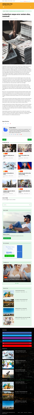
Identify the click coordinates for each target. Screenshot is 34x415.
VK (26, 1)
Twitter (22, 1)
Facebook (20, 1)
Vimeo (29, 1)
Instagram (23, 1)
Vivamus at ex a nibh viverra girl (20, 360)
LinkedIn (28, 1)
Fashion (6, 277)
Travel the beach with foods (20, 290)
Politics (17, 18)
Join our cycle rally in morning (20, 369)
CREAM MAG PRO (7, 4)
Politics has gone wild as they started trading (25, 174)
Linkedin (8, 123)
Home (19, 412)
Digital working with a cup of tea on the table (22, 317)
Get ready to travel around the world (21, 299)
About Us (25, 412)
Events (22, 412)
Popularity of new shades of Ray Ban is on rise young (15, 279)
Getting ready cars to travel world (21, 308)
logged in (7, 199)
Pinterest (10, 123)
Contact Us (30, 412)
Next (29, 139)
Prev (4, 139)
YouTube (25, 1)
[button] (15, 283)
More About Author (7, 238)
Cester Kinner (5, 18)
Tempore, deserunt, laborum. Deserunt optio (9, 191)
